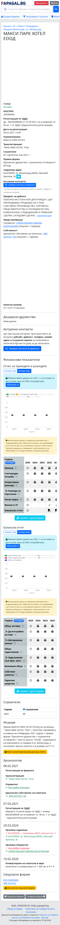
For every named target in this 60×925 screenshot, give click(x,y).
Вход (55, 3)
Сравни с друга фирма (31, 517)
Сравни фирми (11, 16)
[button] (27, 468)
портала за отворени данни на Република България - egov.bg (35, 916)
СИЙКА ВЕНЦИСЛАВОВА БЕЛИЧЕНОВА (28, 851)
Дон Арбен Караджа (19, 787)
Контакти (31, 912)
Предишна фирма (15, 896)
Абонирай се (41, 3)
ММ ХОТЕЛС (9, 883)
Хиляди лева (10, 371)
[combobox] (27, 9)
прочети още (44, 215)
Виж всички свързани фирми (21, 888)
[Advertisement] (30, 72)
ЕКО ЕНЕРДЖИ (10, 880)
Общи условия (14, 908)
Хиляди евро (24, 371)
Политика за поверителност (40, 908)
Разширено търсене (36, 16)
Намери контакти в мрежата (21, 185)
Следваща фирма (35, 896)
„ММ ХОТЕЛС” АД (17, 796)
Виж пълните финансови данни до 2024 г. (26, 752)
